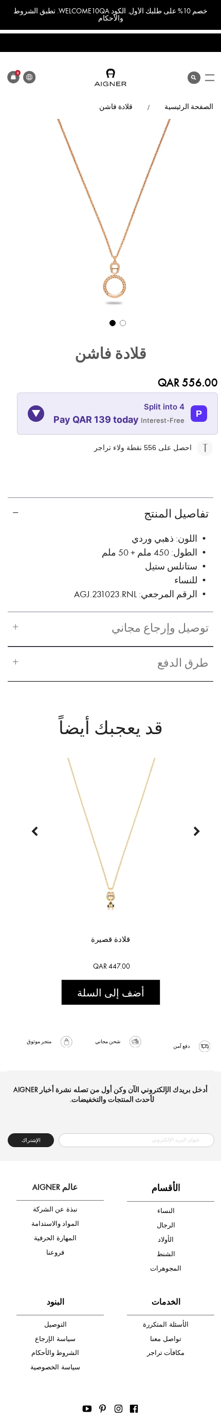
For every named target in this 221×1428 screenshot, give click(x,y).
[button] (111, 321)
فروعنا (55, 1252)
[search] (194, 75)
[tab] (110, 514)
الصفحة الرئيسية (188, 106)
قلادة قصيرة (110, 939)
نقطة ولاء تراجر (119, 447)
